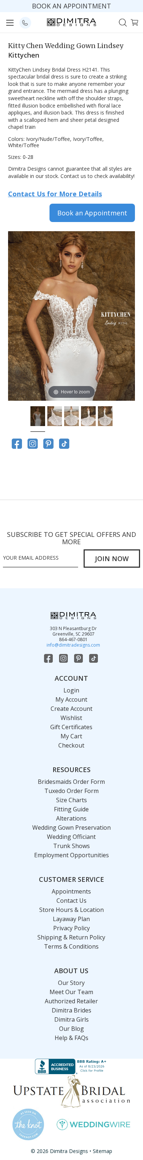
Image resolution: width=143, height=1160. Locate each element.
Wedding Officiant (71, 837)
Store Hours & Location (71, 910)
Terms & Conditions (71, 946)
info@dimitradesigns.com (73, 645)
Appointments (71, 891)
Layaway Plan (71, 919)
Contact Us (71, 901)
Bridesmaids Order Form (71, 782)
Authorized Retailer (71, 1001)
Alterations (71, 818)
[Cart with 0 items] (134, 21)
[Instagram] (32, 444)
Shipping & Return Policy (71, 937)
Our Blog (71, 1029)
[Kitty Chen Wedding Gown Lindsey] (37, 417)
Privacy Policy (71, 928)
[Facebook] (17, 444)
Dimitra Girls (71, 1019)
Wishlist (71, 718)
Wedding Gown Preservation (71, 827)
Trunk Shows (71, 846)
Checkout (71, 745)
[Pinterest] (48, 444)
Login (71, 690)
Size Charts (71, 800)
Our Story (71, 983)
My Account (71, 699)
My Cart (71, 736)
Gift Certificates (71, 727)
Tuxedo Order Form (71, 791)
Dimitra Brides (71, 1010)
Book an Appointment (92, 212)
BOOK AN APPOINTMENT (71, 5)
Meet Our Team (71, 992)
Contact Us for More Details (55, 193)
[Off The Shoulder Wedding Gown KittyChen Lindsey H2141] (105, 417)
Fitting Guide (71, 809)
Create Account (71, 709)
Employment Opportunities (71, 855)
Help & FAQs (71, 1038)
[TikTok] (64, 444)
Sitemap (102, 1151)
